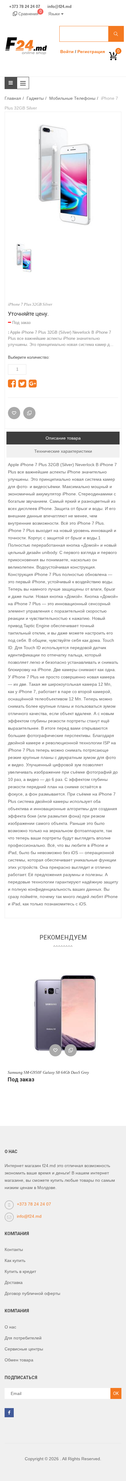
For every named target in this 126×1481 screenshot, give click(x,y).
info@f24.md (59, 7)
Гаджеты (35, 98)
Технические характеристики (63, 451)
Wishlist (55, 1050)
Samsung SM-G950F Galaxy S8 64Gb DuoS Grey (48, 1072)
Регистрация (91, 51)
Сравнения (29, 14)
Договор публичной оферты (32, 1293)
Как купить (15, 1260)
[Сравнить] (29, 413)
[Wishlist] (14, 413)
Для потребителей (23, 1337)
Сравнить (71, 1050)
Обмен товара (19, 1359)
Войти (67, 51)
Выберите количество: (29, 357)
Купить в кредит (20, 1271)
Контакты (14, 1249)
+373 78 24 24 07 (24, 7)
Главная (13, 98)
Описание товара (63, 438)
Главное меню (24, 83)
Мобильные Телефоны (72, 98)
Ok (116, 1393)
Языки (54, 14)
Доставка (14, 1282)
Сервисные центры (24, 1348)
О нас (10, 1327)
